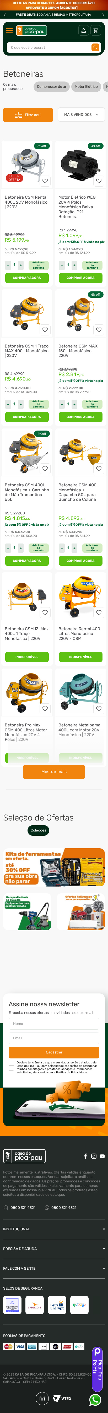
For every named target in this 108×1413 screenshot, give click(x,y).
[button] (39, 265)
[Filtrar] (28, 115)
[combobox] (54, 47)
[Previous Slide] (4, 14)
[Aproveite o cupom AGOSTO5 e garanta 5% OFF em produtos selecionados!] (54, 5)
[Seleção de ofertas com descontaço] (81, 912)
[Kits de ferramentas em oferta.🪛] (54, 868)
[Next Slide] (103, 14)
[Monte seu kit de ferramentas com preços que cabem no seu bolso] (27, 912)
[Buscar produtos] (95, 47)
